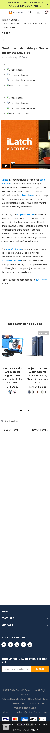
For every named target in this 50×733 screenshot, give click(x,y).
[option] (12, 362)
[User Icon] (38, 12)
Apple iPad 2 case (11, 260)
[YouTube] (30, 644)
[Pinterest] (23, 644)
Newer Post (38, 429)
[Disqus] (25, 477)
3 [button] (26, 410)
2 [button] (23, 410)
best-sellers (11, 421)
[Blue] (10, 391)
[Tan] (37, 392)
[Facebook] (3, 644)
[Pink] (14, 391)
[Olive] (41, 392)
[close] (47, 4)
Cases (14, 19)
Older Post (11, 429)
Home (4, 19)
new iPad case (14, 249)
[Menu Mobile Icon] (3, 12)
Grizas (4, 179)
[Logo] (16, 12)
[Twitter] (10, 644)
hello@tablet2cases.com (33, 712)
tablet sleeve (27, 195)
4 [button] (29, 410)
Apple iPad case (26, 214)
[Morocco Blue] (29, 392)
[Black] (33, 392)
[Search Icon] (29, 12)
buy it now (41, 279)
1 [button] (21, 410)
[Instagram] (16, 644)
